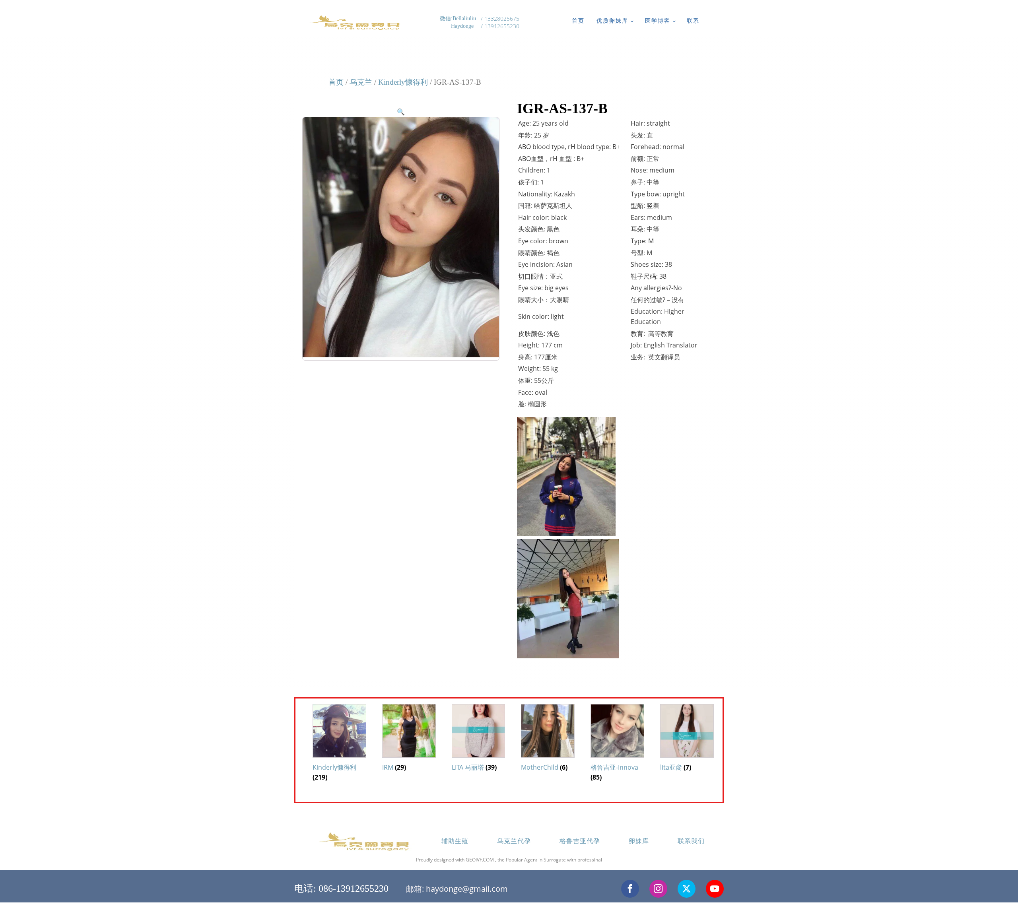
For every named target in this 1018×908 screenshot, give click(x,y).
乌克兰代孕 (514, 840)
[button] (401, 111)
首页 (578, 20)
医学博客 (657, 20)
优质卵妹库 (612, 20)
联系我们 (691, 840)
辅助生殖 (454, 840)
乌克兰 (361, 82)
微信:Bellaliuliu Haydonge (459, 22)
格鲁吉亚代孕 (580, 840)
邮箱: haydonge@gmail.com (457, 888)
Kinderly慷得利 (403, 82)
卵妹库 (639, 840)
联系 (693, 20)
